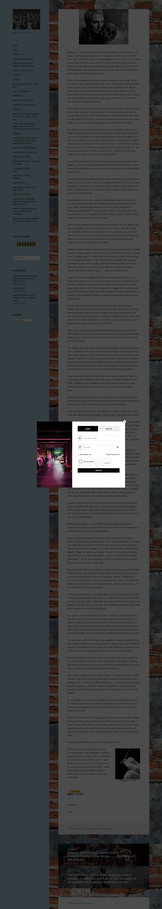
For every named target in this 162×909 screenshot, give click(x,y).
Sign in (98, 470)
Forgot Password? (113, 454)
